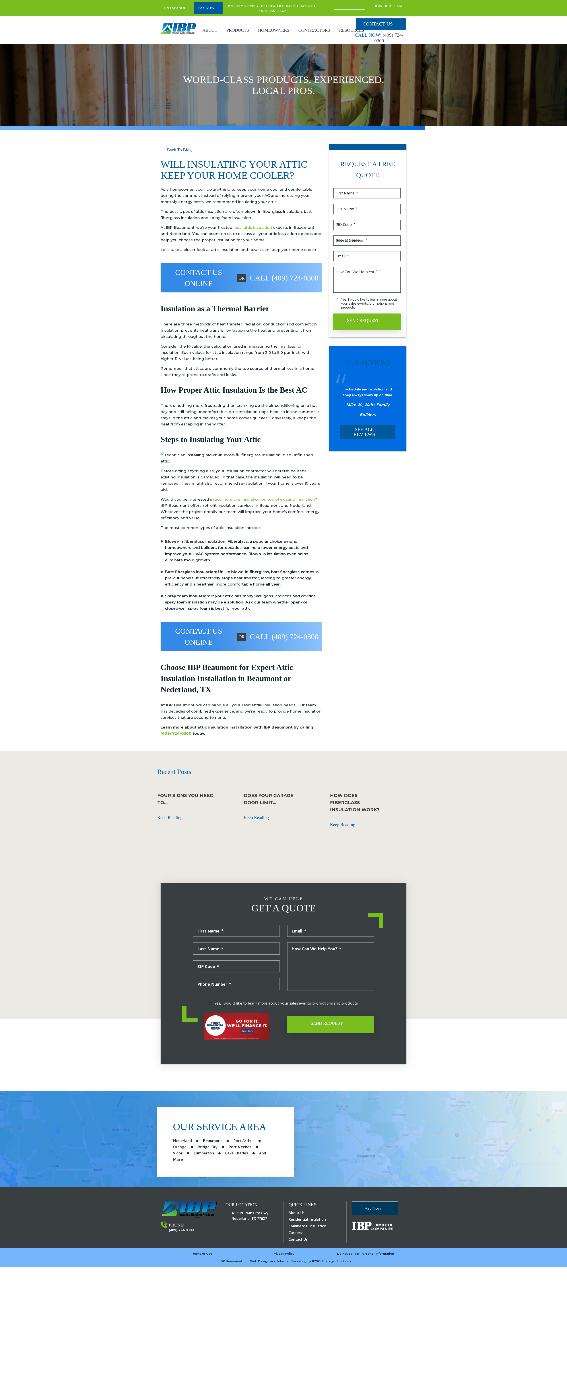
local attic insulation (252, 227)
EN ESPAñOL (175, 8)
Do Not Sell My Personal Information (365, 1253)
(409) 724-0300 (176, 733)
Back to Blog (179, 149)
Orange (179, 1146)
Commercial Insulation (307, 1226)
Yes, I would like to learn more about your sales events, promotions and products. (369, 304)
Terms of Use (201, 1253)
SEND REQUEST (363, 320)
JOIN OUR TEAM (389, 6)
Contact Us (298, 1239)
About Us (297, 1212)
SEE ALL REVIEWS (364, 432)
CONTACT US (378, 24)
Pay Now (206, 8)
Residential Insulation (307, 1219)
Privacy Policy (283, 1253)
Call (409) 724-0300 (284, 278)
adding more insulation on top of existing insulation (265, 499)
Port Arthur (243, 1140)
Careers (295, 1232)
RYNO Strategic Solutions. (332, 1261)
